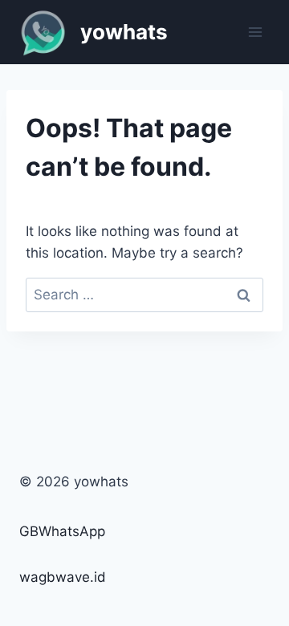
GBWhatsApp (62, 531)
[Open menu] (255, 31)
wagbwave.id (62, 577)
